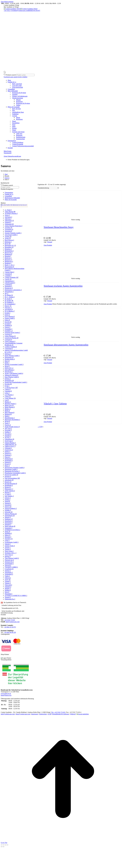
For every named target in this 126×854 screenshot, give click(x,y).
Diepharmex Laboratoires (13, 290)
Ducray (8, 306)
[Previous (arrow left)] (1, 846)
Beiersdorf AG (10, 245)
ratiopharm (9, 480)
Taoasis (8, 547)
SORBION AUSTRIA (12, 530)
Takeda (7, 544)
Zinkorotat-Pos (10, 599)
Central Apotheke (11, 277)
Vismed (8, 581)
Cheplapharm (9, 281)
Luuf (7, 400)
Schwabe (8, 512)
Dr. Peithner (9, 302)
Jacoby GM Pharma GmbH (14, 373)
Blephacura (9, 261)
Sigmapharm (10, 515)
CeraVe (8, 279)
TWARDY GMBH (11, 567)
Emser (7, 315)
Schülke (8, 510)
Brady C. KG (9, 265)
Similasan (9, 519)
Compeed (8, 284)
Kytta (7, 386)
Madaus (8, 402)
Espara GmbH (10, 318)
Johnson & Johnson (11, 375)
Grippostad (9, 348)
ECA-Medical (10, 311)
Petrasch (8, 462)
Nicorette (8, 430)
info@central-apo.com (21, 10)
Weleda (8, 588)
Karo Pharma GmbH (12, 377)
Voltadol (8, 587)
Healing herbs (10, 359)
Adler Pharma (10, 211)
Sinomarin (8, 523)
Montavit (8, 414)
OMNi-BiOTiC (10, 444)
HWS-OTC (9, 368)
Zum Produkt (48, 245)
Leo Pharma (9, 395)
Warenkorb (7, 153)
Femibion (8, 325)
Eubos (7, 320)
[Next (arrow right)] (3, 846)
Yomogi (8, 597)
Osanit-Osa (9, 450)
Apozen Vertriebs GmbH (13, 233)
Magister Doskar (10, 403)
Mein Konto (7, 151)
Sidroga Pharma (11, 514)
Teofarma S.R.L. (10, 553)
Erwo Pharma (9, 316)
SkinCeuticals (10, 526)
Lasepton (8, 391)
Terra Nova (9, 555)
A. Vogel (8, 210)
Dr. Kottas (9, 300)
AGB (49, 714)
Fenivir (7, 327)
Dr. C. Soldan (9, 297)
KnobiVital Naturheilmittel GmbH (16, 382)
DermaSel (8, 286)
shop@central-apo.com (23, 714)
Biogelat (8, 256)
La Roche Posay (11, 387)
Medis (7, 411)
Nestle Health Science (12, 427)
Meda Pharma (10, 407)
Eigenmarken (9, 192)
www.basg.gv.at (6, 693)
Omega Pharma (10, 443)
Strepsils (8, 537)
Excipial (8, 323)
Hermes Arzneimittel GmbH (14, 364)
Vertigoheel (9, 574)
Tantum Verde (10, 546)
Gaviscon (8, 334)
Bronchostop (9, 267)
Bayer (7, 243)
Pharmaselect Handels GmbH (14, 467)
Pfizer (7, 466)
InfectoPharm (9, 370)
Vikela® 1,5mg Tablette (55, 403)
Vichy (7, 579)
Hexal (7, 366)
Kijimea (8, 379)
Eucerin (8, 322)
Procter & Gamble (11, 475)
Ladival (8, 389)
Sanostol (8, 505)
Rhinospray (9, 489)
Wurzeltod (8, 594)
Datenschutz (43, 714)
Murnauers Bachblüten (12, 419)
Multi (7, 416)
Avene (8, 238)
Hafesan (8, 354)
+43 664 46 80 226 (10, 632)
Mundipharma (10, 418)
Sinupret (8, 524)
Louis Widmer (10, 398)
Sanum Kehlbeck (11, 508)
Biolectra (8, 258)
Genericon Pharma (11, 338)
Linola (8, 396)
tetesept (8, 556)
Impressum (34, 714)
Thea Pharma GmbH (12, 558)
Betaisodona (9, 251)
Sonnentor (8, 528)
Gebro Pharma (10, 336)
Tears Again (9, 551)
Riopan (7, 492)
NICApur (8, 428)
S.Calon (8, 494)
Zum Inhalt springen (7, 1)
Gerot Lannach (10, 341)
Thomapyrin (9, 562)
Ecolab (7, 313)
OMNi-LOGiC (10, 446)
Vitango (8, 583)
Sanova (8, 507)
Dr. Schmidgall (10, 304)
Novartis (8, 434)
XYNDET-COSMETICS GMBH (16, 595)
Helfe (7, 363)
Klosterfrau (9, 380)
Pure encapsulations (12, 478)
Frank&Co (9, 331)
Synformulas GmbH (12, 542)
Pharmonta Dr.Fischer (12, 471)
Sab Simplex (9, 496)
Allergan (8, 219)
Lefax (7, 393)
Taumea (8, 549)
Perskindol (9, 460)
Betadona (8, 249)
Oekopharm (9, 439)
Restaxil (8, 487)
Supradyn (9, 539)
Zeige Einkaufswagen (10, 156)
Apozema (8, 231)
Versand (49, 242)
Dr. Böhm (9, 295)
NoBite (7, 432)
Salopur (8, 498)
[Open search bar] (5, 72)
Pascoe (7, 457)
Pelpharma (9, 459)
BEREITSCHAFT (34, 10)
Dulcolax (8, 307)
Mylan (7, 421)
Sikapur (8, 517)
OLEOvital (9, 441)
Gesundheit (8, 196)
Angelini (8, 227)
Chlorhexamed (10, 283)
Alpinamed (9, 224)
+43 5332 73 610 (9, 10)
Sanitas (7, 499)
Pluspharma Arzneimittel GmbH (15, 473)
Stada (7, 531)
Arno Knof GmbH (11, 235)
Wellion (8, 590)
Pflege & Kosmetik (11, 199)
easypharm (9, 309)
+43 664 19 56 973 (10, 627)
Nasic (7, 423)
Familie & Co (9, 194)
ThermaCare (9, 560)
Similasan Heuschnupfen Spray (59, 227)
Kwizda (8, 384)
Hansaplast (9, 357)
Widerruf (73, 714)
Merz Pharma (9, 412)
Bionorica (8, 259)
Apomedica (9, 229)
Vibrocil (8, 578)
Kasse (19, 156)
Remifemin (9, 485)
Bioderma (8, 254)
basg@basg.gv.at (6, 695)
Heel (7, 361)
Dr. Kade (8, 299)
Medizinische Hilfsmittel (12, 198)
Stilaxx (7, 535)
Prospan (8, 476)
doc (6, 293)
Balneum (8, 242)
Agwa (7, 215)
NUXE (7, 437)
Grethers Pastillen (11, 347)
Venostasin (9, 572)
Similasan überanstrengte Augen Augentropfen (66, 344)
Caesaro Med (9, 272)
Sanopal (8, 503)
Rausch (8, 482)
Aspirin (8, 236)
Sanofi (7, 501)
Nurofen (8, 435)
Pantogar (8, 455)
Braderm (8, 263)
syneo (7, 540)
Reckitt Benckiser (11, 483)
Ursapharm (9, 569)
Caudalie (8, 275)
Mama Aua (9, 405)
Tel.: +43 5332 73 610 (58, 712)
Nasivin (8, 425)
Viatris (7, 576)
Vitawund (8, 585)
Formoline (8, 329)
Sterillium (8, 533)
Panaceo (8, 453)
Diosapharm (9, 291)
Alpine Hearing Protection (13, 226)
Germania (8, 339)
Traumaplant (9, 563)
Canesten (8, 274)
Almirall (8, 222)
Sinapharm (9, 521)
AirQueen (8, 217)
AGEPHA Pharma (11, 213)
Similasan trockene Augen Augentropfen (63, 286)
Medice (8, 409)
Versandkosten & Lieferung (60, 714)
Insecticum (9, 371)
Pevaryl (8, 464)
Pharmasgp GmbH (11, 469)
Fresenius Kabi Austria (12, 332)
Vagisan (8, 571)
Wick (7, 592)
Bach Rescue (9, 240)
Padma (7, 451)
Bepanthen (9, 247)
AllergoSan (9, 220)
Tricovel (8, 565)
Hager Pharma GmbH (12, 355)
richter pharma (10, 491)
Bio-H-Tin (8, 252)
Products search (11, 75)
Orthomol (8, 448)
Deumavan (9, 288)
